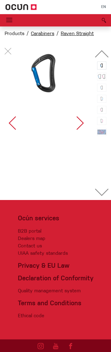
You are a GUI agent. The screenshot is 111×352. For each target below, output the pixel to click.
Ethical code (31, 316)
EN (103, 7)
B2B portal (29, 231)
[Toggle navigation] (9, 20)
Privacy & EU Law (43, 266)
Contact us (30, 246)
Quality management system (49, 291)
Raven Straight (77, 33)
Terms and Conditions (49, 303)
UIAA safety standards (43, 253)
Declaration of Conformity (55, 278)
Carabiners (42, 33)
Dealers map (31, 238)
